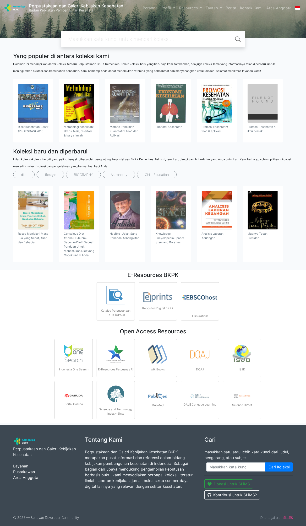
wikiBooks (158, 369)
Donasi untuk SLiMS (232, 484)
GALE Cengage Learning (200, 404)
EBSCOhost (200, 316)
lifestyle (50, 175)
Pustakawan (24, 471)
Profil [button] (166, 7)
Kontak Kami (251, 7)
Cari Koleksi (279, 467)
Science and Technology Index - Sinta (115, 411)
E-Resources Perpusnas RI (115, 369)
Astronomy (119, 175)
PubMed (158, 405)
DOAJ (200, 369)
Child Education (157, 175)
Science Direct (242, 405)
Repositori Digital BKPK (157, 308)
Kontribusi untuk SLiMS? (235, 495)
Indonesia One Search (73, 369)
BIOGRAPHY (83, 175)
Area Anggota (278, 7)
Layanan (20, 466)
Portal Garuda (74, 404)
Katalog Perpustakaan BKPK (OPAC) (116, 313)
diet (24, 175)
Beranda (150, 7)
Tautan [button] (212, 7)
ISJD (242, 369)
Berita (231, 7)
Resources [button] (189, 7)
